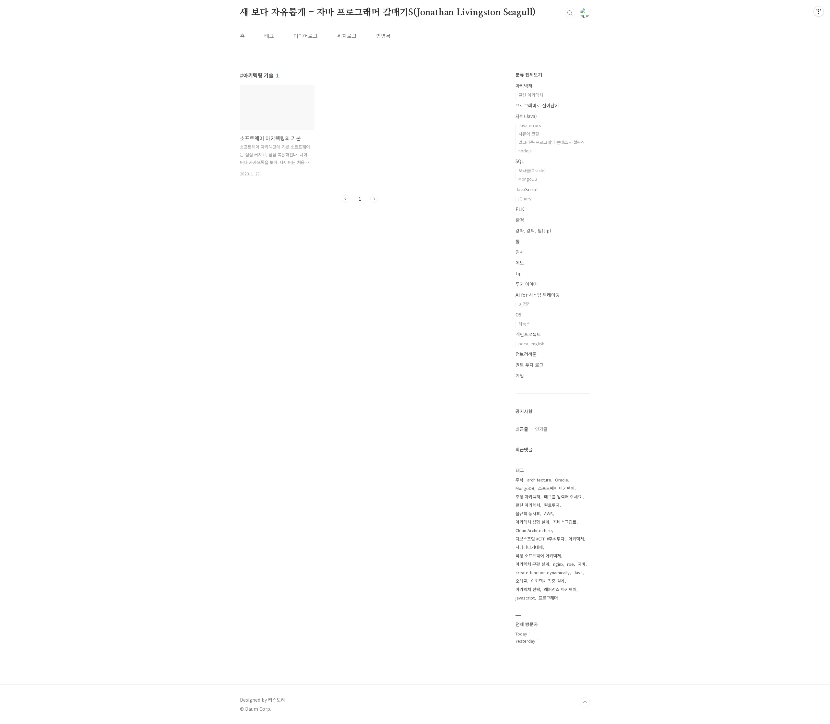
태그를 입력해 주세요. (563, 496)
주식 (519, 480)
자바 (582, 564)
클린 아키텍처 (530, 95)
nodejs (525, 151)
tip (519, 273)
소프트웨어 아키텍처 (556, 488)
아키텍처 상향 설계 (532, 522)
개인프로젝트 (528, 334)
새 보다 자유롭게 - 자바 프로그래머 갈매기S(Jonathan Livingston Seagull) (388, 12)
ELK (520, 209)
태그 (269, 36)
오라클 (521, 581)
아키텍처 (524, 85)
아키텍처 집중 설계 (548, 581)
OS (518, 314)
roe (570, 564)
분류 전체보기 (529, 74)
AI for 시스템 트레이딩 (538, 294)
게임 (520, 375)
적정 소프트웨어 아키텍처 (538, 555)
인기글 (541, 429)
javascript (525, 598)
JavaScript (527, 189)
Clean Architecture (534, 530)
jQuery (524, 199)
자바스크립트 (564, 522)
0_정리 (524, 304)
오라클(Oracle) (532, 170)
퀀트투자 (552, 505)
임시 (520, 252)
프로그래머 (548, 598)
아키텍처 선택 (528, 589)
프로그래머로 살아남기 (537, 105)
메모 (520, 262)
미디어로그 (305, 36)
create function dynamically (543, 572)
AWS (548, 513)
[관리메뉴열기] (819, 11)
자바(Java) (526, 116)
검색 (570, 13)
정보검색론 (526, 354)
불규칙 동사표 (528, 513)
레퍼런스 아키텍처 (560, 589)
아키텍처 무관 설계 (532, 564)
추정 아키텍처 (528, 496)
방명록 (383, 36)
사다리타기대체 (529, 547)
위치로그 (347, 36)
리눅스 (524, 324)
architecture (539, 480)
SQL (520, 161)
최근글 (522, 429)
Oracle (561, 480)
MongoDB (527, 179)
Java (578, 572)
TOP (585, 702)
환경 (520, 220)
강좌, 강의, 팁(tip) (533, 230)
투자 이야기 (527, 284)
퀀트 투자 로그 (529, 365)
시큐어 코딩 (528, 134)
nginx (558, 564)
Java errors (529, 125)
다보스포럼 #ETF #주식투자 (540, 539)
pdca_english (531, 343)
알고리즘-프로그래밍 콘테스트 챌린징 (551, 142)
